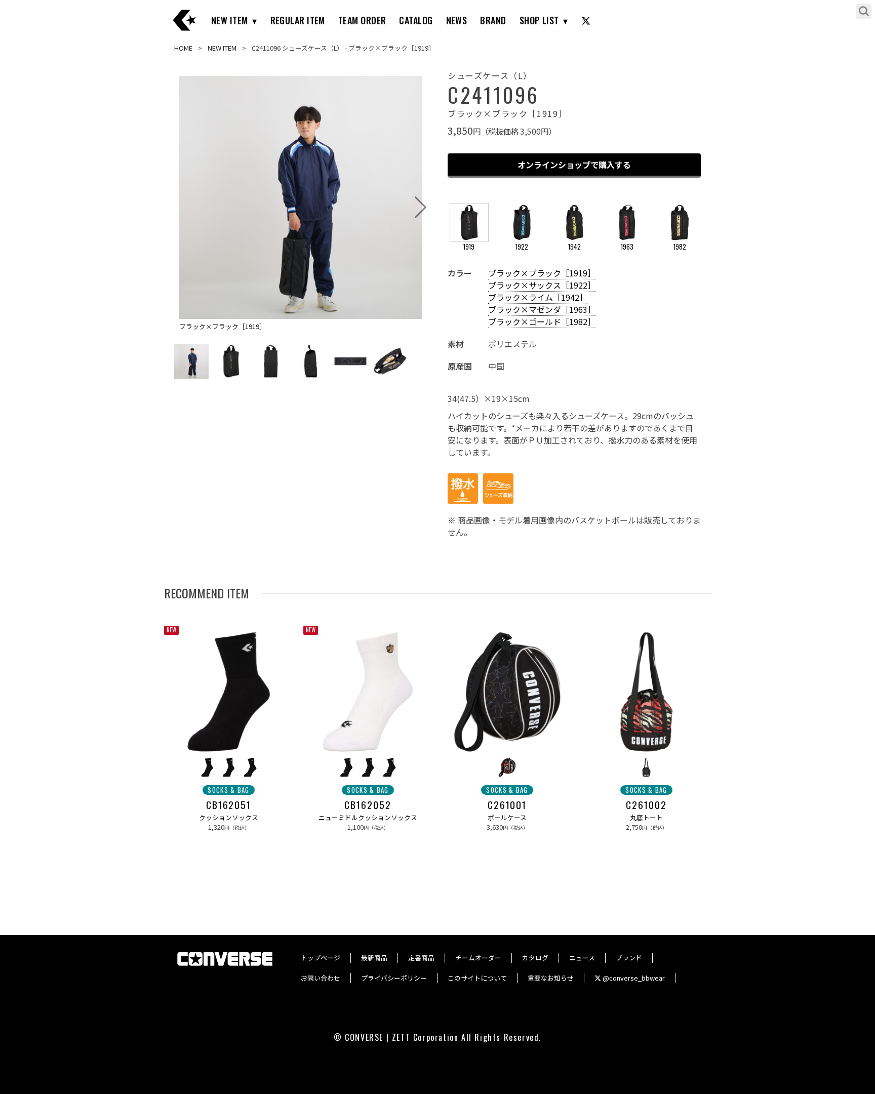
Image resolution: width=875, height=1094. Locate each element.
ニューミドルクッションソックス (368, 817)
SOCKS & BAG (228, 790)
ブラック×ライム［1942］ (537, 297)
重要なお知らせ (551, 978)
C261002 (646, 805)
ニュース (582, 957)
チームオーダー (478, 957)
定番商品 (421, 957)
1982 (679, 247)
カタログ (535, 957)
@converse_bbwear (633, 978)
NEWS (456, 20)
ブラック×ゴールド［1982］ (541, 321)
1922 (521, 247)
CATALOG (415, 20)
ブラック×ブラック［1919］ (541, 273)
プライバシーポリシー (394, 978)
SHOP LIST (539, 20)
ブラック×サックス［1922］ (541, 285)
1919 (468, 247)
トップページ (320, 957)
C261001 (507, 805)
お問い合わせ (320, 978)
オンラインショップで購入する (574, 164)
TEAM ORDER (362, 20)
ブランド (629, 957)
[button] (420, 207)
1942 (574, 247)
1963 (627, 247)
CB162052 (367, 805)
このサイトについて (477, 978)
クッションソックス (228, 817)
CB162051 (228, 805)
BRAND (493, 20)
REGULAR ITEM (297, 20)
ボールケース (507, 817)
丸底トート (646, 817)
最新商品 (374, 957)
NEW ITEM (229, 20)
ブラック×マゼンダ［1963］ (541, 309)
